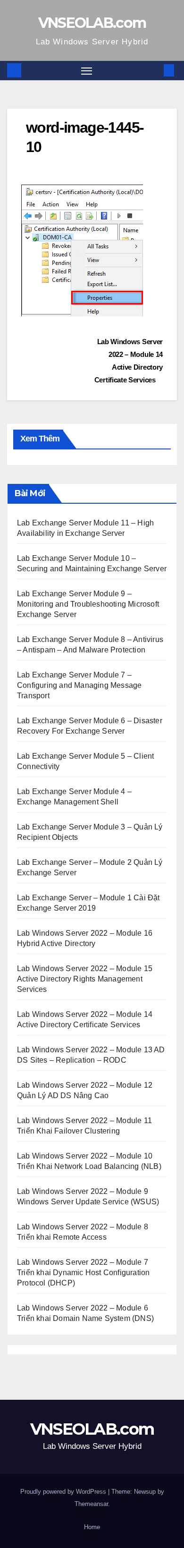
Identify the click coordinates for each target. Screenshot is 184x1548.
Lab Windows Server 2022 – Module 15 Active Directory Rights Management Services (84, 978)
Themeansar (91, 1503)
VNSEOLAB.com (92, 23)
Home (92, 1527)
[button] (155, 70)
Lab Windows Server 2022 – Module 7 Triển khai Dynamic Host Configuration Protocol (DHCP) (83, 1272)
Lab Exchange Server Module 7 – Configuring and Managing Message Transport (79, 685)
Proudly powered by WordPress (64, 1491)
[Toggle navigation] (86, 70)
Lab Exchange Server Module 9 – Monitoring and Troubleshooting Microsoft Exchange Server (88, 604)
